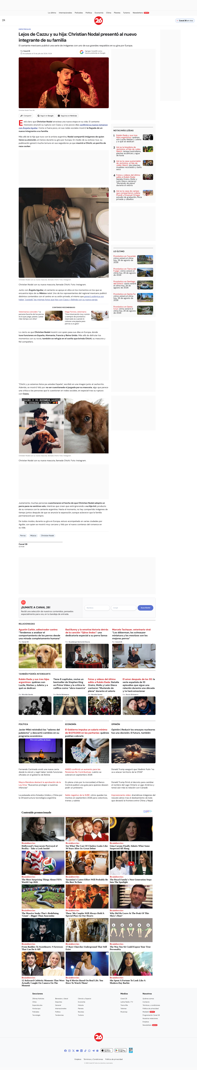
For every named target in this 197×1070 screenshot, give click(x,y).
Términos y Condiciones (93, 1059)
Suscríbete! (145, 608)
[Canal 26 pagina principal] (98, 24)
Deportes (58, 1002)
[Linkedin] (81, 1051)
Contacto (146, 1002)
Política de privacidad (151, 1008)
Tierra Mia (124, 1005)
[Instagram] (69, 1051)
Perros (23, 535)
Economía (70, 724)
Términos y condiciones (151, 1005)
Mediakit (148, 1012)
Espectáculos (25, 29)
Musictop (124, 1012)
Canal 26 (26, 51)
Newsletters (150, 1025)
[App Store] (107, 1050)
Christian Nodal (47, 535)
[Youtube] (77, 1051)
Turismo (81, 1015)
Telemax (124, 1008)
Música (33, 535)
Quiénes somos (148, 999)
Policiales (35, 1012)
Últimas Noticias (38, 999)
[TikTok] (85, 1051)
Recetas (81, 1012)
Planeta (80, 1008)
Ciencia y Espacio (84, 999)
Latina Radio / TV (127, 1002)
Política (23, 724)
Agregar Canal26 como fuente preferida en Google (95, 52)
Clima (34, 1002)
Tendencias (59, 1015)
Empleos (146, 1022)
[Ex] (73, 1051)
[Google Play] (121, 1050)
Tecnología (36, 1015)
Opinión (115, 724)
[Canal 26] (99, 1037)
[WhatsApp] (89, 1051)
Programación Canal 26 (151, 1015)
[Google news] (97, 1051)
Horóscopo (36, 1008)
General (58, 1005)
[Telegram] (93, 1051)
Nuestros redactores (150, 1018)
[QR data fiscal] (131, 1052)
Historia (81, 1005)
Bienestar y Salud (61, 999)
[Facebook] (65, 1051)
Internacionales (60, 1008)
